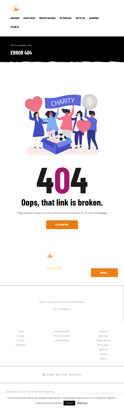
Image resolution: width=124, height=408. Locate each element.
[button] (104, 272)
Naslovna (15, 18)
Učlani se (15, 26)
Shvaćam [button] (69, 403)
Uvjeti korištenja (62, 340)
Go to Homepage (62, 224)
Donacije (20, 335)
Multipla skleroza (47, 18)
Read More (82, 402)
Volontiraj (94, 18)
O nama (21, 331)
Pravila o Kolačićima (62, 335)
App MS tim (80, 18)
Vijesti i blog (29, 18)
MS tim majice (66, 18)
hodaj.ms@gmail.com (19, 273)
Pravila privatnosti (62, 331)
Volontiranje (21, 344)
